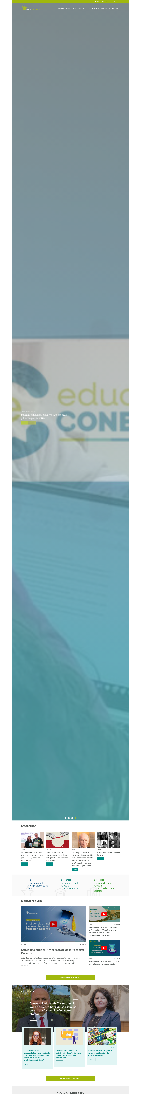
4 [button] (75, 818)
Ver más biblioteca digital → (70, 977)
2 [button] (69, 818)
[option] (70, 410)
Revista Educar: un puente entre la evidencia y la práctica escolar (100, 1052)
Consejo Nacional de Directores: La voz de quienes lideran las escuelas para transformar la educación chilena (53, 1009)
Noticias (104, 8)
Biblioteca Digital (94, 8)
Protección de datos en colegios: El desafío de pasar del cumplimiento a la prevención (69, 1054)
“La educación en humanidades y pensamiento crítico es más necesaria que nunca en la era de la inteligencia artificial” (37, 1055)
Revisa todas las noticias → (70, 1079)
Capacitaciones (71, 8)
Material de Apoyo (114, 8)
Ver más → (24, 423)
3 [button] (72, 818)
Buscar (109, 1)
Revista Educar (82, 8)
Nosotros (61, 8)
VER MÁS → (24, 864)
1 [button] (65, 818)
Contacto (116, 1)
